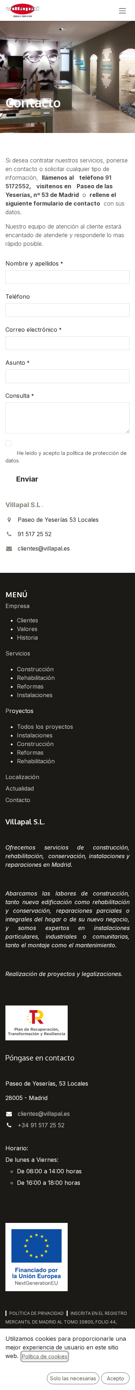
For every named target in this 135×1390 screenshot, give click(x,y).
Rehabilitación (36, 677)
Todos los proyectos (45, 726)
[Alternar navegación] (122, 10)
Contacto (17, 800)
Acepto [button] (115, 1378)
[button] (27, 479)
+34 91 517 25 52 (41, 1125)
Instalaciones (35, 695)
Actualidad (19, 788)
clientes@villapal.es (44, 1113)
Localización (22, 777)
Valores (27, 628)
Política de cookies (44, 1356)
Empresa (17, 605)
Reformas (30, 686)
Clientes (27, 620)
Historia (27, 637)
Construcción (35, 669)
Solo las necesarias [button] (73, 1378)
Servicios (17, 653)
